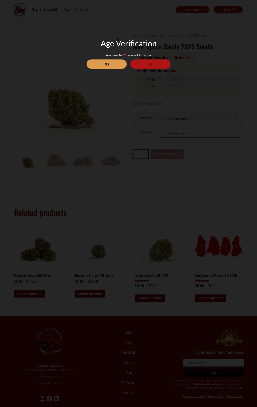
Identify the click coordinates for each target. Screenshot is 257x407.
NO (150, 64)
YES (106, 64)
